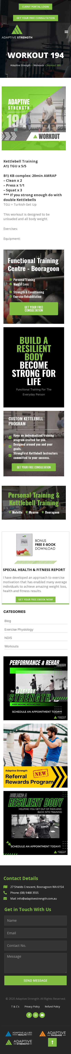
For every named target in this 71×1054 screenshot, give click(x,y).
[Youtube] (42, 1015)
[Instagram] (35, 1015)
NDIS (8, 638)
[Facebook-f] (29, 1015)
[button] (66, 31)
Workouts (11, 646)
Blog (7, 621)
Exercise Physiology (18, 629)
